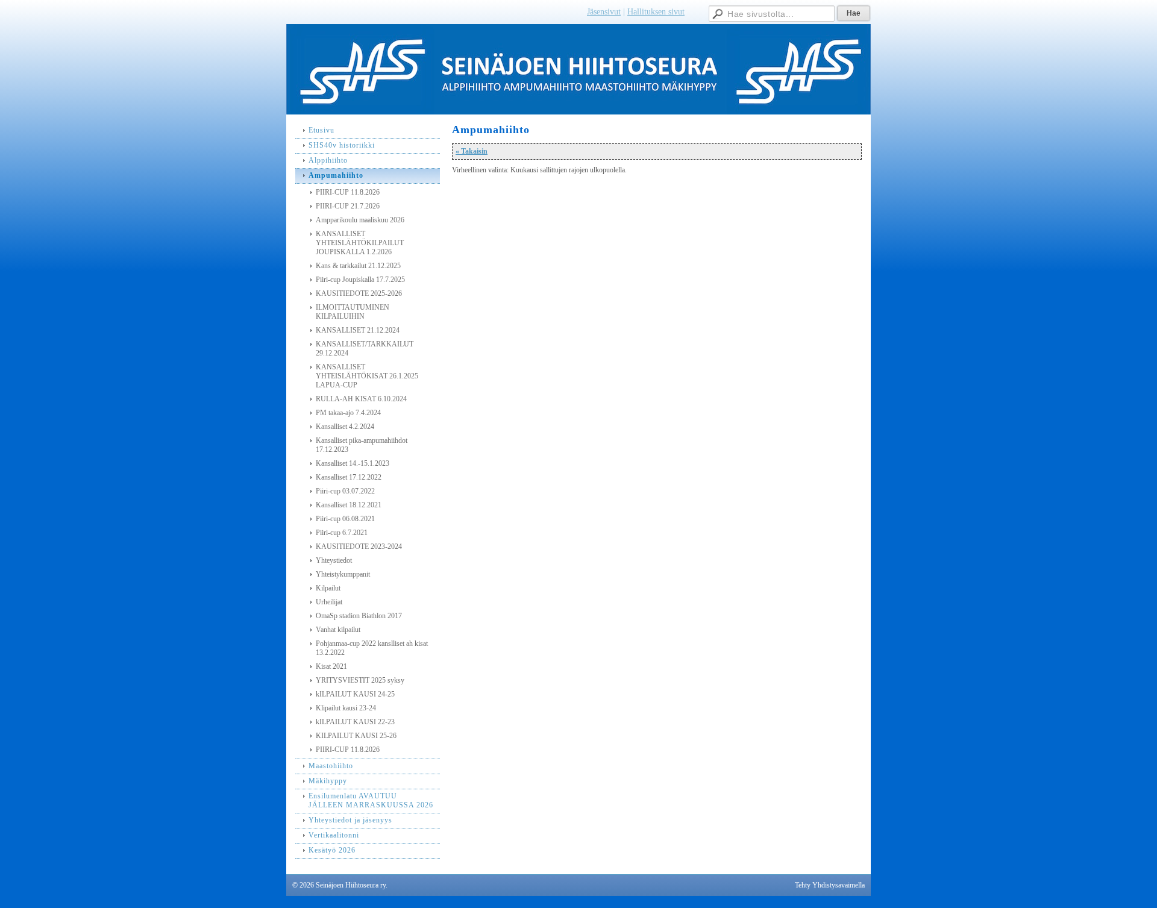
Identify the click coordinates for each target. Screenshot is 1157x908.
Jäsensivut (604, 11)
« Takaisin (472, 151)
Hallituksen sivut (656, 11)
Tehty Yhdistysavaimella (830, 885)
